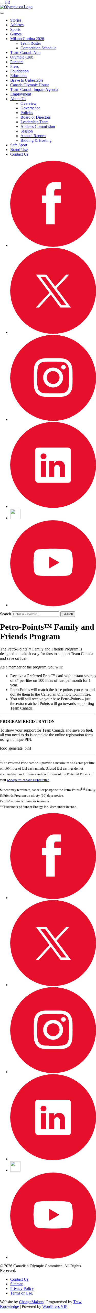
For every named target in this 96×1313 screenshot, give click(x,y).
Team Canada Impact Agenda (34, 89)
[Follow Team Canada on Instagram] (53, 419)
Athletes (17, 25)
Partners (16, 62)
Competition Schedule (38, 48)
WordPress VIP (54, 1306)
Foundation (19, 71)
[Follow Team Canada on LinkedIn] (53, 506)
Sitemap (16, 1284)
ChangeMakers (31, 1302)
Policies (26, 112)
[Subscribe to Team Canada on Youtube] (53, 605)
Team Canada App (25, 52)
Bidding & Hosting (35, 140)
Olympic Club (21, 57)
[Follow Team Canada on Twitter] (53, 332)
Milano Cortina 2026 (27, 38)
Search (5, 614)
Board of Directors (35, 117)
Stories (15, 20)
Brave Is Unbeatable (26, 80)
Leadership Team (34, 122)
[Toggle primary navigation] (2, 3)
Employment (20, 94)
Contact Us (19, 154)
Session (26, 131)
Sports (15, 29)
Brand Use (19, 149)
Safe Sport (18, 145)
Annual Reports (33, 136)
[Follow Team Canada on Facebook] (53, 245)
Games (16, 34)
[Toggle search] (2, 13)
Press (14, 66)
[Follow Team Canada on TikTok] (15, 518)
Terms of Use (21, 1293)
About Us (18, 99)
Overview (28, 103)
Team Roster (30, 43)
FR (7, 2)
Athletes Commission (37, 126)
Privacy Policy (22, 1288)
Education (18, 75)
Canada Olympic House (29, 85)
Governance (30, 108)
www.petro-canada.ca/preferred (28, 780)
